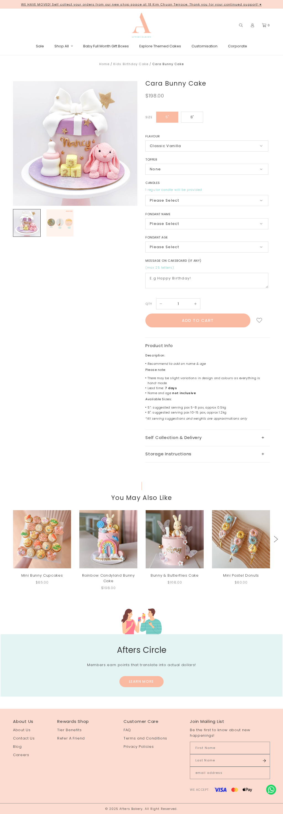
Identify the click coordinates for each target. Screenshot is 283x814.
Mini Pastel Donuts (241, 575)
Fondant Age (156, 237)
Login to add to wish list (259, 320)
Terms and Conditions (145, 738)
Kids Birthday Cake (130, 64)
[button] (276, 539)
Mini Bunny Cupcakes (42, 575)
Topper (151, 159)
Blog (17, 746)
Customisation (205, 46)
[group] (27, 223)
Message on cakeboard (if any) (173, 260)
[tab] (207, 438)
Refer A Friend (71, 738)
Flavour (152, 136)
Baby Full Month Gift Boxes (106, 46)
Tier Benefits (69, 730)
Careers (21, 754)
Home (104, 64)
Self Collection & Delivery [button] (173, 437)
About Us (21, 730)
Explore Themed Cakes (160, 46)
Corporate (237, 46)
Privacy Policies (139, 746)
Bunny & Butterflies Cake (175, 575)
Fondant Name (158, 214)
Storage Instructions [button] (168, 454)
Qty (148, 304)
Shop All (61, 46)
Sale (40, 46)
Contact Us (24, 738)
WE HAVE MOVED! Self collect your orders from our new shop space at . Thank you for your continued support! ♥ (141, 4)
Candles (152, 183)
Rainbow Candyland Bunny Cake (108, 578)
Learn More (141, 681)
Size (148, 117)
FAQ (127, 730)
